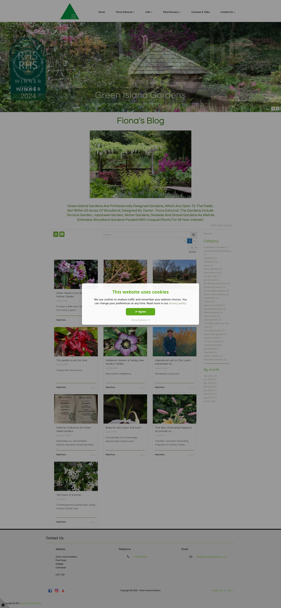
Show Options (139, 320)
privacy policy (177, 303)
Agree (142, 311)
